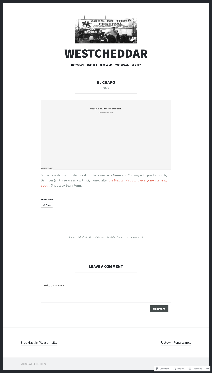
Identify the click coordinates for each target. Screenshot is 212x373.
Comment (159, 308)
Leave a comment (134, 237)
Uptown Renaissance (176, 342)
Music (106, 87)
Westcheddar (106, 53)
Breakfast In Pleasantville (39, 342)
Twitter (92, 64)
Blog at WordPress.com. (33, 363)
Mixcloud (106, 64)
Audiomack (122, 64)
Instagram (77, 64)
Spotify (137, 64)
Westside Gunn (115, 237)
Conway (101, 237)
